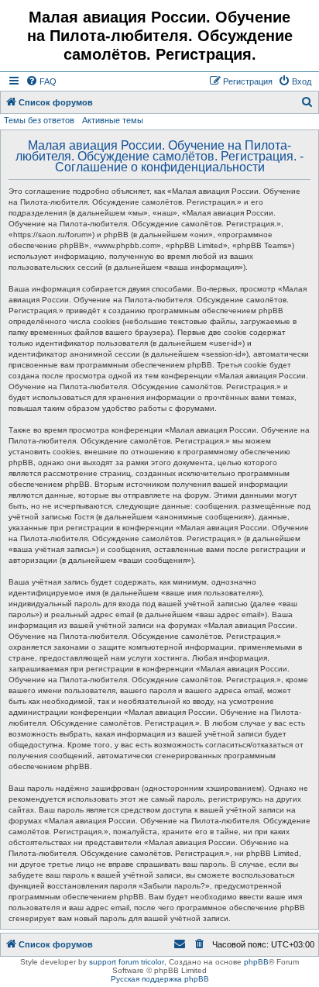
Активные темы (112, 120)
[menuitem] (41, 81)
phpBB (256, 962)
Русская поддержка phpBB (160, 979)
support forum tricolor (126, 962)
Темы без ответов (39, 120)
